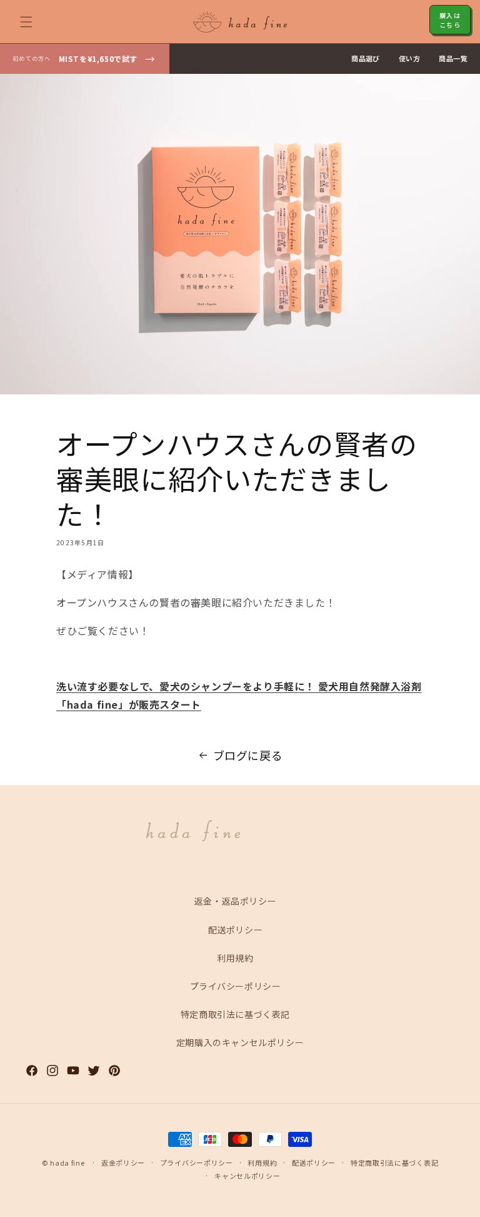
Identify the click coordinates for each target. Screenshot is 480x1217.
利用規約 (235, 958)
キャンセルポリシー (247, 1176)
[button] (26, 22)
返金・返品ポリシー (235, 901)
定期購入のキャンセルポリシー (240, 1042)
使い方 (409, 58)
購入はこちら (450, 20)
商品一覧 (453, 58)
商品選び (365, 58)
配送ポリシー (235, 929)
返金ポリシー (123, 1163)
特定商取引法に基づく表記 (235, 1014)
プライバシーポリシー (235, 986)
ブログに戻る (248, 755)
